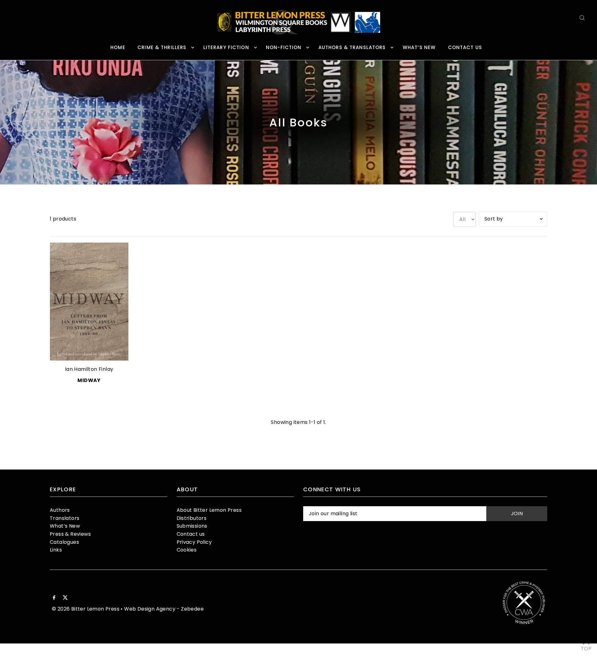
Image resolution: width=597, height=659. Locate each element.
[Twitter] (65, 598)
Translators (64, 518)
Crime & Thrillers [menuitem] (161, 47)
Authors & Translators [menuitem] (352, 47)
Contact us (191, 534)
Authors (60, 510)
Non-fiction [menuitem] (283, 47)
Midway (88, 380)
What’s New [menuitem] (419, 47)
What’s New (65, 525)
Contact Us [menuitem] (465, 47)
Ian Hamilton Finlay (89, 369)
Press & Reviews (70, 534)
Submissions (192, 525)
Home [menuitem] (117, 47)
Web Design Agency (149, 608)
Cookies (187, 549)
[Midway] (89, 302)
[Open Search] (582, 17)
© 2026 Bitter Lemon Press (85, 608)
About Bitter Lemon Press (209, 510)
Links (56, 549)
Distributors (192, 518)
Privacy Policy (194, 542)
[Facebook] (54, 598)
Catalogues (64, 542)
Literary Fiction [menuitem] (226, 47)
